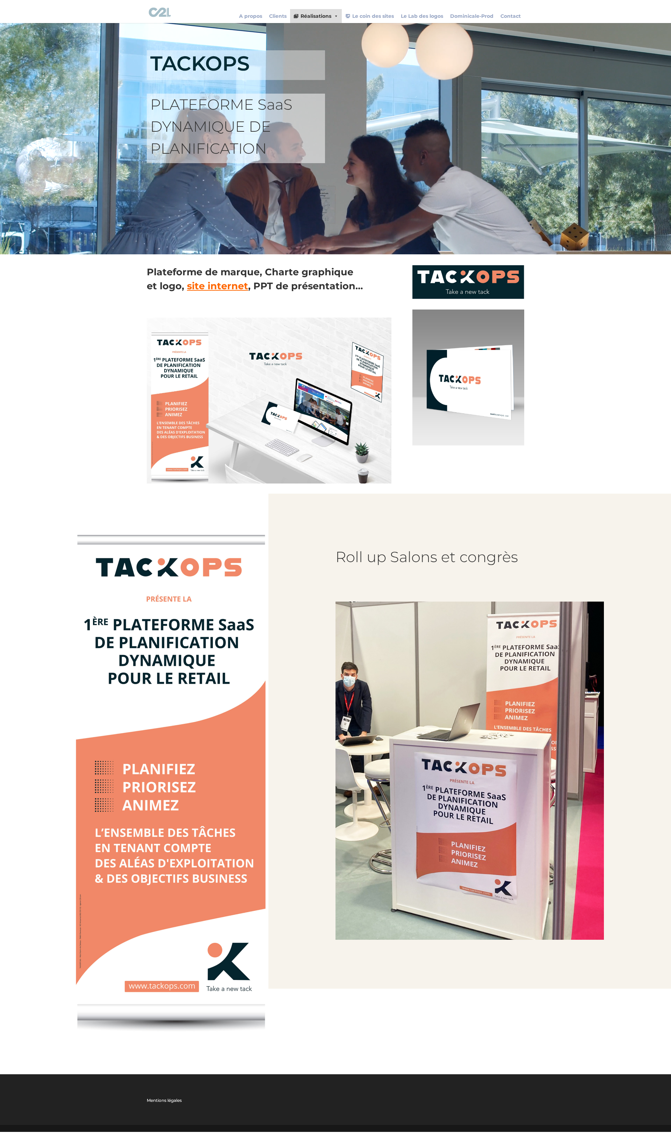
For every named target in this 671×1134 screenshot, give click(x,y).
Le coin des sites (373, 16)
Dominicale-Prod (471, 16)
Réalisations (316, 16)
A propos (250, 16)
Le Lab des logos (422, 16)
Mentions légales (164, 1100)
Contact (510, 16)
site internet (217, 286)
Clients (278, 16)
